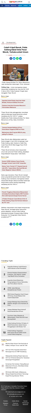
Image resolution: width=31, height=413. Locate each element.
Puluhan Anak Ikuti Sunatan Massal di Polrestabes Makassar (13, 106)
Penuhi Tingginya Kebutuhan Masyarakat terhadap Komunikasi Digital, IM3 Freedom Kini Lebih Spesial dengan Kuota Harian (15, 194)
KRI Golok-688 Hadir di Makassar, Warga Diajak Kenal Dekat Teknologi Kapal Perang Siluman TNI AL (17, 374)
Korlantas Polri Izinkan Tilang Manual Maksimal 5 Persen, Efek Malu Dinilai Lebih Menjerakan (17, 366)
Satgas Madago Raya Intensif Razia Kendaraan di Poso (17, 310)
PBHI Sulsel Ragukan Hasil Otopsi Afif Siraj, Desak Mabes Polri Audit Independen (18, 295)
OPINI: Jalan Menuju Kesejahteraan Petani (14, 289)
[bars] (28, 2)
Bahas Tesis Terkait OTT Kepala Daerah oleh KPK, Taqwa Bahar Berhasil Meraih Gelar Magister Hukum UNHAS (14, 168)
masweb (10, 55)
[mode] (5, 2)
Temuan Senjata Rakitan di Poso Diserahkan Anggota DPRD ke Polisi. (13, 128)
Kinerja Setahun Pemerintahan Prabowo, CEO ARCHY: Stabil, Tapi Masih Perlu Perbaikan (17, 274)
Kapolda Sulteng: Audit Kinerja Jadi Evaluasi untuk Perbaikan (17, 267)
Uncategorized (10, 42)
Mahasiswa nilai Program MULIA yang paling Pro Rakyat (13, 133)
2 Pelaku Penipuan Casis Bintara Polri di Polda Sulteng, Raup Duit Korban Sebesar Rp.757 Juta (15, 200)
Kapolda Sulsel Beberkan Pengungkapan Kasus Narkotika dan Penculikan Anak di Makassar (18, 282)
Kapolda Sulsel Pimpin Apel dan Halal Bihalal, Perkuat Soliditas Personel (13, 101)
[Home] (2, 5)
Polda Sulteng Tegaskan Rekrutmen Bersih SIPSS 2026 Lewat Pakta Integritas (17, 332)
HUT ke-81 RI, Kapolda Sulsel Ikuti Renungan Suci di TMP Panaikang (16, 350)
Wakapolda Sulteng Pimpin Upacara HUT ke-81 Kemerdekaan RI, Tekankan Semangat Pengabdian (17, 357)
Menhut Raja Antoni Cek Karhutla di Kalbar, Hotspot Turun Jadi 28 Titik (17, 344)
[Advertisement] (15, 23)
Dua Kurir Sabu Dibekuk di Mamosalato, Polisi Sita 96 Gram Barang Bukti (18, 317)
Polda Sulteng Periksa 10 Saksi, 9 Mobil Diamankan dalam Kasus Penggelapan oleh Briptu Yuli (18, 325)
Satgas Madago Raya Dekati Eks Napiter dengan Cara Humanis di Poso (18, 303)
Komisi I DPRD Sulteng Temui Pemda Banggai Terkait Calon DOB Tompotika (14, 162)
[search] (2, 2)
